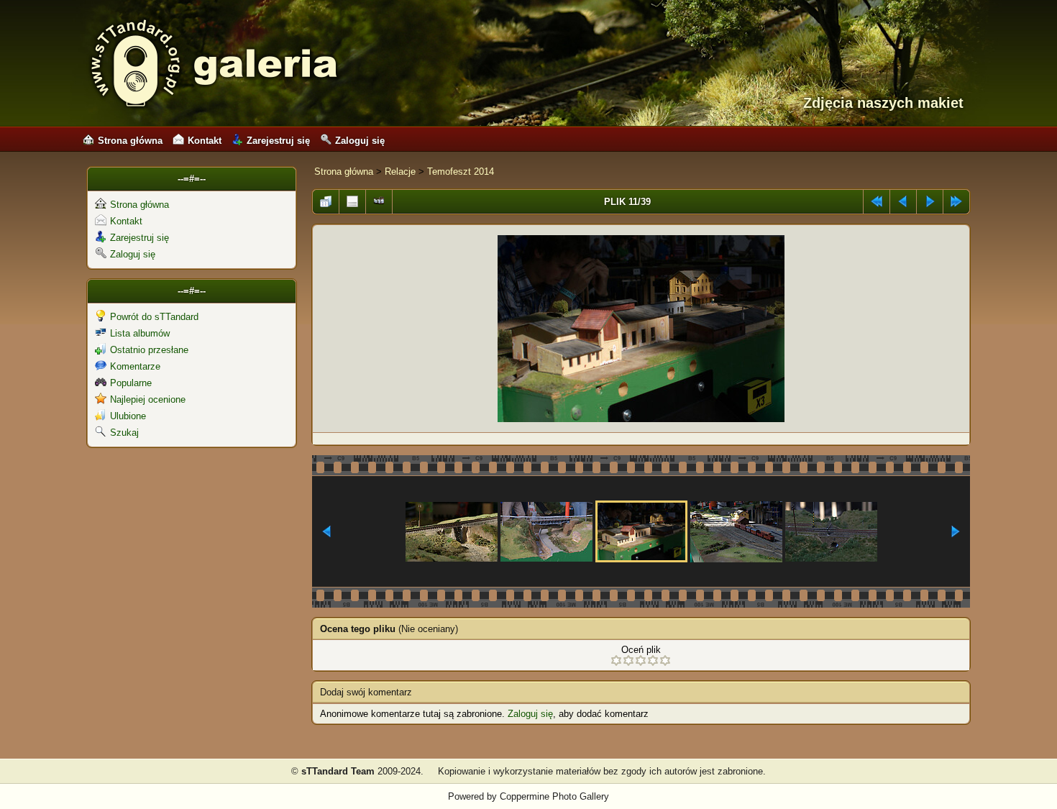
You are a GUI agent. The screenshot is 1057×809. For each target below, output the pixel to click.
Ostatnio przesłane (149, 349)
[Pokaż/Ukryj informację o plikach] (352, 198)
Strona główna (130, 140)
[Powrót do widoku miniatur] (325, 198)
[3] (641, 660)
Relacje (400, 171)
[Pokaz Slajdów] (379, 198)
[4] (653, 660)
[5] (665, 660)
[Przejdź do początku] (876, 198)
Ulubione (128, 416)
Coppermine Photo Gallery (554, 796)
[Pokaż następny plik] (929, 198)
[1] (616, 660)
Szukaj (124, 432)
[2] (628, 660)
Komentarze (135, 366)
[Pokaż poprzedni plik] (903, 198)
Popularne (131, 383)
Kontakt (204, 140)
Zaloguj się (360, 140)
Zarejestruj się (278, 140)
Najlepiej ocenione (148, 399)
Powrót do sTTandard (154, 316)
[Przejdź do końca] (956, 198)
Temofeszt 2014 (460, 171)
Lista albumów (140, 333)
